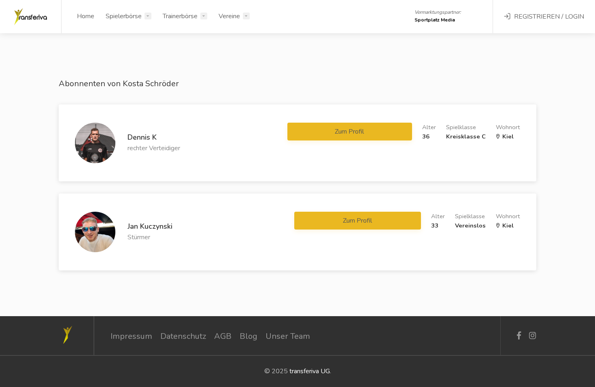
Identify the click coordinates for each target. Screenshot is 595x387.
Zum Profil (350, 131)
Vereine (229, 16)
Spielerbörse (124, 16)
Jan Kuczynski (150, 226)
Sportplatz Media (434, 20)
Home (85, 16)
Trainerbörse (180, 16)
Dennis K (142, 137)
